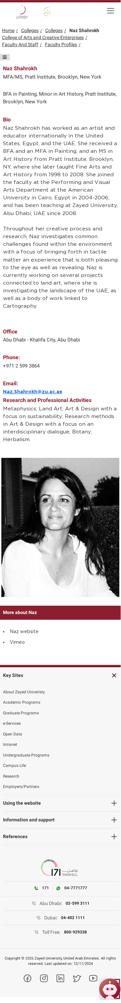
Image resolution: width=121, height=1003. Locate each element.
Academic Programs (21, 702)
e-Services (12, 723)
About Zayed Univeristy (24, 692)
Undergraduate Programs (26, 755)
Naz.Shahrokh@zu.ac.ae (32, 392)
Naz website (24, 631)
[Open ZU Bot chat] (110, 989)
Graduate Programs (21, 713)
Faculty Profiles (61, 44)
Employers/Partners (21, 786)
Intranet (10, 744)
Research (11, 776)
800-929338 (75, 932)
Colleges (30, 30)
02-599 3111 (77, 903)
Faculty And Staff (20, 44)
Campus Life (14, 765)
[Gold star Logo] (47, 11)
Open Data (12, 734)
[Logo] (22, 12)
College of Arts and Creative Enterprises (43, 37)
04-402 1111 (73, 917)
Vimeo (17, 642)
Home (8, 30)
